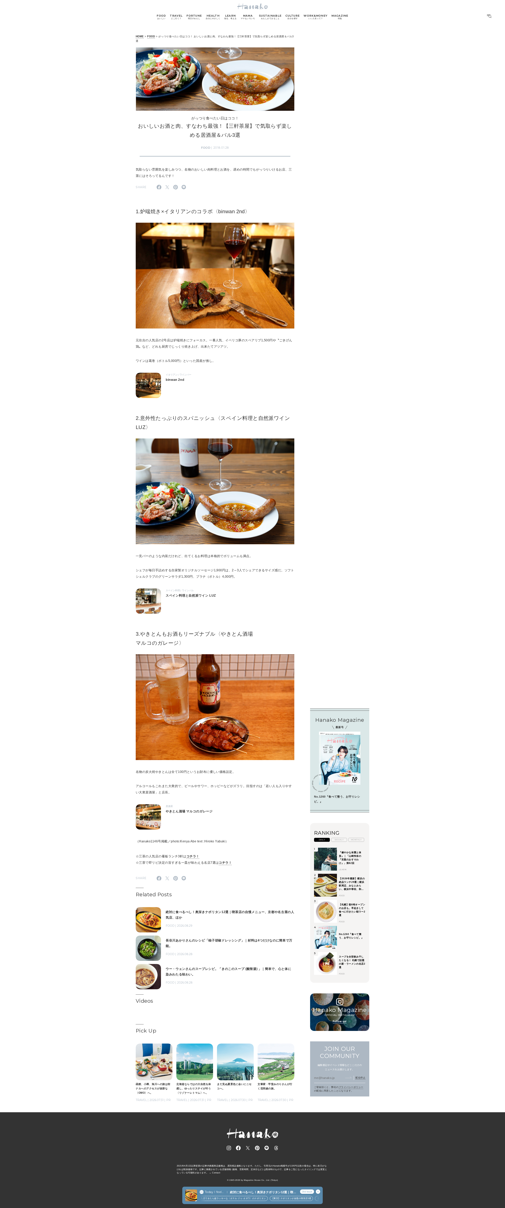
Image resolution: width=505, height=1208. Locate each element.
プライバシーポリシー (351, 1087)
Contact (216, 1172)
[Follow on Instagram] (229, 1148)
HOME (140, 36)
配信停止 (360, 1077)
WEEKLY (339, 839)
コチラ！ (192, 856)
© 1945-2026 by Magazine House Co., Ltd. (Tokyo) (252, 1180)
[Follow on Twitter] (247, 1148)
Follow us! (340, 1021)
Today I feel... (214, 1192)
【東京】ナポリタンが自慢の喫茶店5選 (270, 1198)
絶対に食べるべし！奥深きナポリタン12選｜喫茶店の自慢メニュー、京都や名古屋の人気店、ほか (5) (263, 1192)
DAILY (322, 839)
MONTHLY (356, 839)
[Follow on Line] (266, 1148)
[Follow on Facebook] (238, 1148)
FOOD (151, 36)
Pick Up (146, 1031)
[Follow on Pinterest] (257, 1148)
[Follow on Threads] (276, 1148)
